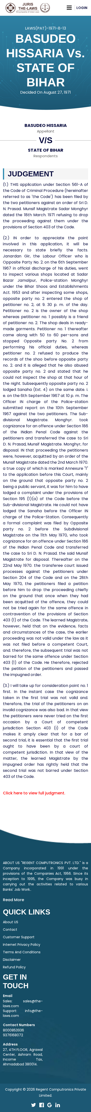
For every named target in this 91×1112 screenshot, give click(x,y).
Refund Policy (14, 967)
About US (10, 922)
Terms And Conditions (22, 952)
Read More (13, 900)
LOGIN (81, 7)
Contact (10, 929)
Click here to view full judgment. (34, 793)
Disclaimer (12, 960)
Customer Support (18, 937)
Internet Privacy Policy (21, 945)
